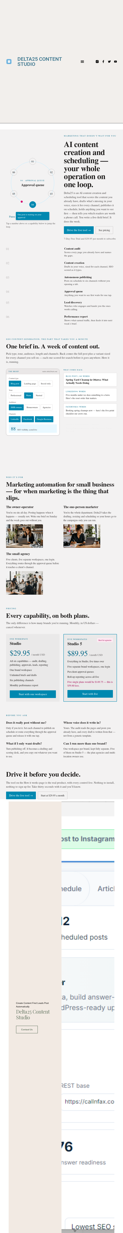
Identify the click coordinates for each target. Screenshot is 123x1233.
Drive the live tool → (79, 230)
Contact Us (27, 1029)
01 (32, 161)
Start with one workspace (33, 694)
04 (32, 204)
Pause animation (17, 216)
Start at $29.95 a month (52, 795)
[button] (82, 61)
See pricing (104, 230)
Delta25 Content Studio (39, 61)
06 (13, 172)
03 (51, 193)
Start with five (90, 694)
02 (51, 172)
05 (13, 193)
